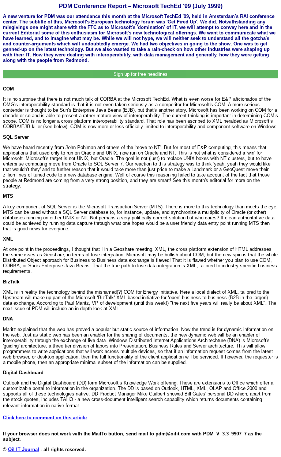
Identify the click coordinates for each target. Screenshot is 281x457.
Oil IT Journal (23, 449)
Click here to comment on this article (45, 417)
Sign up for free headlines (140, 74)
